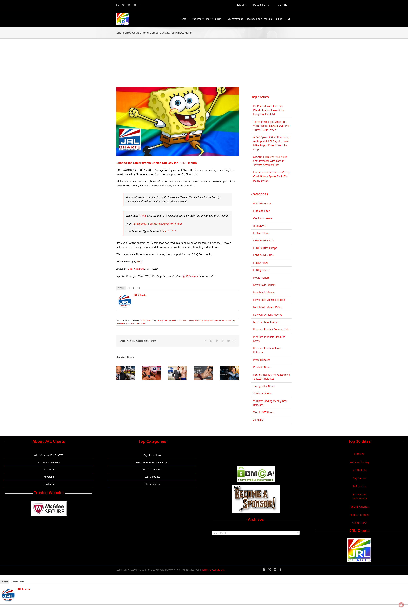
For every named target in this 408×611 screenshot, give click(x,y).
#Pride (142, 215)
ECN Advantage (262, 203)
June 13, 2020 (169, 231)
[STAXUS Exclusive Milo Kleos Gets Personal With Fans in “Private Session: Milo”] (151, 367)
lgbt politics (172, 320)
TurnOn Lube (359, 470)
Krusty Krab (162, 320)
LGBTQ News (146, 320)
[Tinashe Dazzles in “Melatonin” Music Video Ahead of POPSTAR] (229, 367)
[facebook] (140, 5)
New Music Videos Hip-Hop (269, 300)
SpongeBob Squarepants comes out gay (219, 320)
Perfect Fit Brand (359, 514)
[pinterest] (123, 5)
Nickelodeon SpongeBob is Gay (190, 320)
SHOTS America (359, 506)
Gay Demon (359, 478)
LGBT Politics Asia (263, 240)
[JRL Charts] (124, 296)
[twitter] (129, 5)
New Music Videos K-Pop (267, 307)
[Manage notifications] (401, 604)
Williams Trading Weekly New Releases (270, 403)
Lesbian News (261, 233)
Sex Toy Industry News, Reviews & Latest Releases (271, 377)
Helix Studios (359, 498)
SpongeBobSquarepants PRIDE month (131, 323)
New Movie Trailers (264, 285)
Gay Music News (262, 218)
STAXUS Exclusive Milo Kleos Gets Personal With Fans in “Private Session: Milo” (270, 161)
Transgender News (263, 386)
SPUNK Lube (359, 523)
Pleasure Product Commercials (271, 329)
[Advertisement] (204, 62)
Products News (261, 367)
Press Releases (261, 360)
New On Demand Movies (267, 314)
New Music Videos (263, 292)
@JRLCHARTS (190, 276)
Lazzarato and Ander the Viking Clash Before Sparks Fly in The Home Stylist (271, 176)
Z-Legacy (258, 420)
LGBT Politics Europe (265, 248)
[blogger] (117, 5)
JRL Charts (140, 295)
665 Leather (359, 486)
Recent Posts (134, 288)
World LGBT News (263, 412)
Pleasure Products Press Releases (267, 350)
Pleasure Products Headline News (269, 339)
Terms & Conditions (213, 569)
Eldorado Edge (261, 211)
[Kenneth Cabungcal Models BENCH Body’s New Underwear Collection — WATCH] (203, 367)
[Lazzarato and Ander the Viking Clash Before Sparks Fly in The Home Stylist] (177, 367)
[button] (289, 19)
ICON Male (359, 494)
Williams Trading (262, 393)
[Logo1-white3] (122, 14)
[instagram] (135, 5)
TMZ (139, 261)
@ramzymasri (140, 223)
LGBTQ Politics (261, 270)
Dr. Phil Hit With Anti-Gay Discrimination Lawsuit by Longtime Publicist (268, 110)
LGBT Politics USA (263, 255)
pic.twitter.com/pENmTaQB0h (166, 223)
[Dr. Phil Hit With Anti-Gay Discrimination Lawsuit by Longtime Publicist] (125, 367)
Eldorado (359, 454)
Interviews (259, 225)
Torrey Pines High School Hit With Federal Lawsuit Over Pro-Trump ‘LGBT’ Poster (271, 126)
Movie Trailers (261, 277)
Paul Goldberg (136, 268)
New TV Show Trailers (265, 322)
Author (121, 288)
